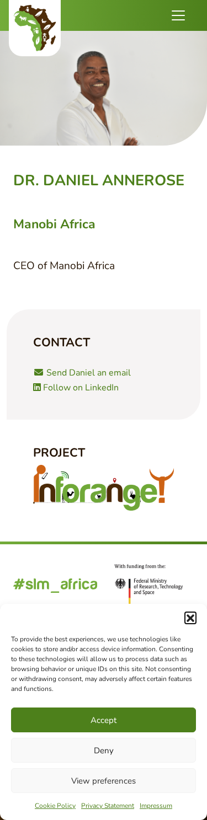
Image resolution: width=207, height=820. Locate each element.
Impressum (156, 805)
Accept (103, 720)
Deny (104, 750)
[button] (190, 617)
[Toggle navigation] (178, 15)
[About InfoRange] (103, 487)
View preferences (103, 780)
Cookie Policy (55, 805)
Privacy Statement (107, 805)
